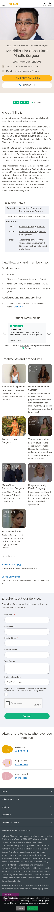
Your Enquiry (9, 661)
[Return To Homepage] (13, 3)
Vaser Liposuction (35, 243)
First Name (8, 615)
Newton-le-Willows (11, 564)
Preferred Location (12, 677)
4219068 (19, 307)
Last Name (8, 627)
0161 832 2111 (28, 85)
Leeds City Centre (11, 576)
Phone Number (10, 650)
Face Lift (41, 226)
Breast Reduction (28, 231)
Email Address (10, 638)
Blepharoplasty (26, 226)
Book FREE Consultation (28, 78)
